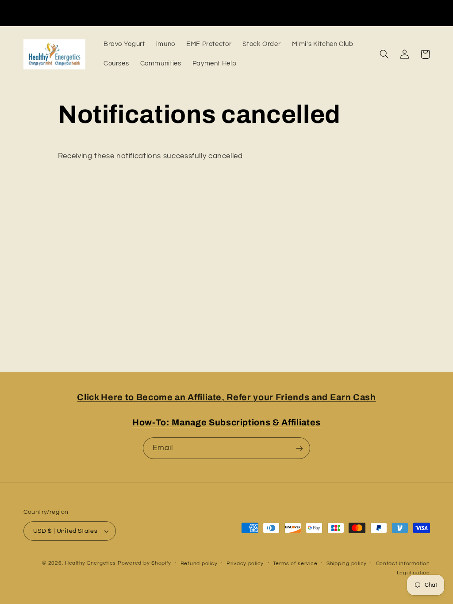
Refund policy (199, 563)
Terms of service (295, 563)
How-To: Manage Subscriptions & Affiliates (226, 422)
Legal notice (413, 572)
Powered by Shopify (144, 563)
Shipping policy (346, 563)
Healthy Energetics (90, 563)
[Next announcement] (347, 13)
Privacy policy (245, 563)
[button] (384, 54)
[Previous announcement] (105, 13)
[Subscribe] (299, 448)
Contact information (403, 563)
